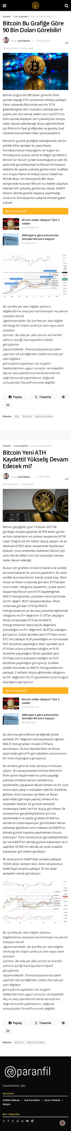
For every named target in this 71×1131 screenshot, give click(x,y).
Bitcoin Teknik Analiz (41, 16)
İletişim (6, 1104)
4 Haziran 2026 (31, 227)
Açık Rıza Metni (32, 1100)
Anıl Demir (24, 40)
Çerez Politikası (52, 1100)
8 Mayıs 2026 (29, 243)
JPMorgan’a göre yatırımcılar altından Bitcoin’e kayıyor (40, 237)
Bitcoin (27, 416)
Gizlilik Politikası (11, 1100)
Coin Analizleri (20, 16)
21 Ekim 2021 (43, 476)
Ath (17, 416)
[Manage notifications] (62, 1123)
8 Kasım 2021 (44, 40)
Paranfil (7, 16)
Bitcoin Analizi (44, 416)
